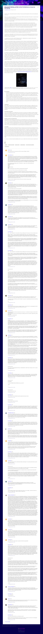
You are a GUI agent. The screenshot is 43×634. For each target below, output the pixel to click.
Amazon (6, 144)
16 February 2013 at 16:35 (11, 449)
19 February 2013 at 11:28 (11, 619)
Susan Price (9, 310)
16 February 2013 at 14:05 (11, 410)
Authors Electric (9, 2)
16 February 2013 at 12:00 (11, 316)
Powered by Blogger (22, 628)
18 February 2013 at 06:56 (11, 602)
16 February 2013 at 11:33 (11, 229)
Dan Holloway (10, 231)
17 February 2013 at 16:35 (11, 584)
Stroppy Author (10, 604)
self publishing (7, 146)
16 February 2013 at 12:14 (11, 355)
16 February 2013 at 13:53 (11, 402)
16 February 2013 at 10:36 (11, 180)
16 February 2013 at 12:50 (11, 397)
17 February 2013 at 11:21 (11, 516)
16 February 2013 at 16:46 (11, 458)
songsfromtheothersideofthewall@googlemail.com (25, 71)
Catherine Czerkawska (11, 586)
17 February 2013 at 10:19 (11, 485)
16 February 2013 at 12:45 (11, 392)
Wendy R (9, 598)
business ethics (17, 144)
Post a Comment (7, 621)
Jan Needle (9, 440)
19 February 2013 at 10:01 (11, 612)
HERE (10, 87)
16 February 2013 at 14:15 (11, 418)
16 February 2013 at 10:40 (11, 202)
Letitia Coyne (9, 182)
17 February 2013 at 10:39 (11, 492)
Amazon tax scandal (11, 144)
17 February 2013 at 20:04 (11, 596)
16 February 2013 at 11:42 (11, 302)
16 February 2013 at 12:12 (11, 332)
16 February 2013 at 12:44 (11, 377)
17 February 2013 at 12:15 (11, 555)
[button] (38, 7)
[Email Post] (5, 143)
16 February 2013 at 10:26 (11, 152)
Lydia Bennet (9, 204)
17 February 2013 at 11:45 (11, 542)
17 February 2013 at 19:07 (11, 591)
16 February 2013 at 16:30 (11, 438)
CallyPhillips (9, 335)
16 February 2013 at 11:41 (11, 266)
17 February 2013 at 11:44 (11, 537)
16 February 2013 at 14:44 (11, 426)
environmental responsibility (30, 144)
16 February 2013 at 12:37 (11, 370)
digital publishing (22, 144)
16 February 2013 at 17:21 (11, 478)
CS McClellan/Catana (11, 412)
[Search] (39, 2)
